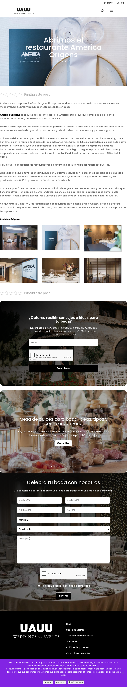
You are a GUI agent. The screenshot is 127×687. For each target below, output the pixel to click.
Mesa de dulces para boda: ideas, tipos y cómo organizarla (64, 421)
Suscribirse (63, 368)
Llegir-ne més (76, 682)
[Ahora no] (123, 672)
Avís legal (71, 641)
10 (75, 466)
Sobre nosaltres (75, 629)
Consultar (63, 443)
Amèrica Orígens (10, 219)
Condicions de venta (78, 653)
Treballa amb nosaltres (79, 635)
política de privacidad (77, 585)
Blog (68, 624)
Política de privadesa (78, 647)
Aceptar (48, 682)
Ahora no (60, 682)
